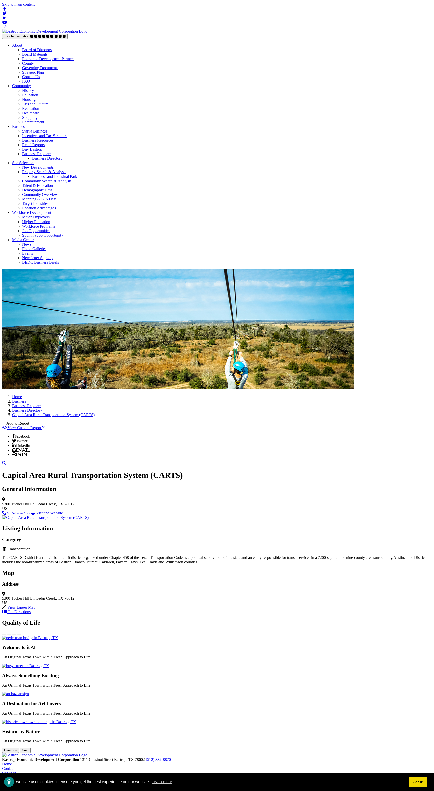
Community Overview (40, 194)
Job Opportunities (36, 231)
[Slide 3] (14, 634)
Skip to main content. (19, 4)
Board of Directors (37, 50)
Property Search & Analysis (44, 172)
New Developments (38, 167)
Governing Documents (40, 68)
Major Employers (36, 217)
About (17, 45)
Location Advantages (39, 208)
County (28, 63)
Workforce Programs (38, 226)
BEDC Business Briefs (40, 262)
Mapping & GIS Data (39, 199)
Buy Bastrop (32, 149)
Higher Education (36, 221)
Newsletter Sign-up (37, 258)
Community (21, 86)
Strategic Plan (33, 72)
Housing (29, 99)
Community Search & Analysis (46, 181)
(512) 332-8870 (158, 759)
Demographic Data (37, 190)
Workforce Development (31, 212)
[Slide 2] (9, 634)
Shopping (29, 117)
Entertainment (33, 122)
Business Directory (47, 158)
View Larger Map (21, 607)
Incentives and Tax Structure (44, 136)
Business (19, 126)
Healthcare (30, 113)
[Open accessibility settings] (9, 782)
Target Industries (35, 203)
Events (27, 253)
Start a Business (34, 131)
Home (7, 764)
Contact (8, 768)
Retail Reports (33, 145)
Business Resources (37, 140)
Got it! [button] (418, 782)
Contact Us (31, 77)
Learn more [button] (162, 782)
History (28, 90)
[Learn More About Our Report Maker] (43, 428)
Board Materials (34, 54)
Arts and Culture (35, 104)
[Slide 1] (4, 634)
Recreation (30, 108)
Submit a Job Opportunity (42, 235)
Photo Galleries (34, 249)
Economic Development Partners (48, 59)
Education (30, 95)
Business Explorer (36, 154)
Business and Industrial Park (54, 176)
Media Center (23, 240)
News (26, 244)
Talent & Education (37, 185)
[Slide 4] (19, 634)
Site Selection (23, 163)
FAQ (26, 81)
